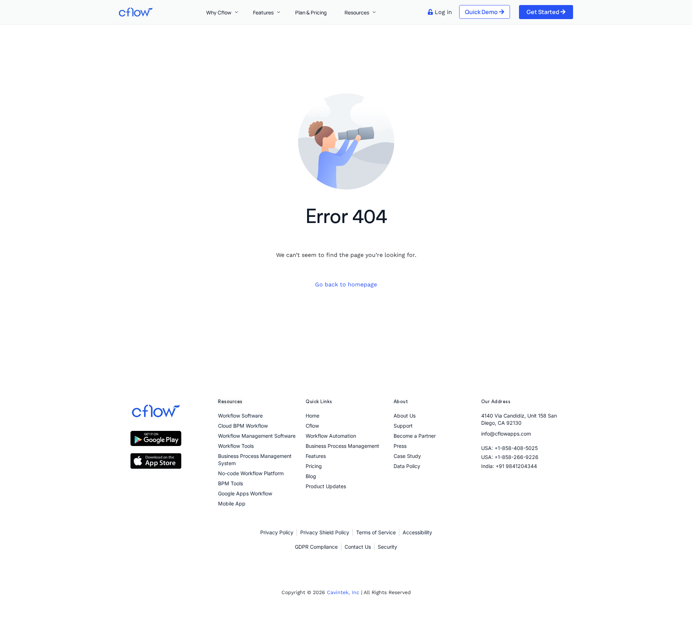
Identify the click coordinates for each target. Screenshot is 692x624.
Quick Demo (481, 12)
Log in (443, 12)
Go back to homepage (346, 284)
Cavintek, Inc (343, 592)
